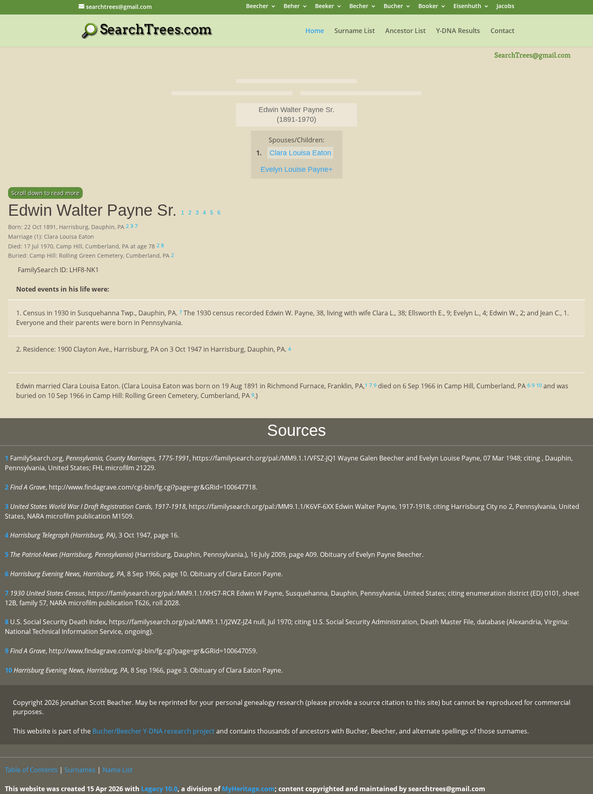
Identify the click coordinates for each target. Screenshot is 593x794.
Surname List (354, 31)
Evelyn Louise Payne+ (297, 169)
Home (314, 31)
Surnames (80, 769)
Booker (428, 7)
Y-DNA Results (458, 31)
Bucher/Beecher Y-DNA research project (153, 731)
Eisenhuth (467, 7)
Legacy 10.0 (159, 788)
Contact (502, 31)
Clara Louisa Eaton (300, 153)
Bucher (393, 7)
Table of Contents (31, 769)
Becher (358, 7)
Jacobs (505, 7)
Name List (117, 769)
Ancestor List (405, 31)
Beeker (324, 7)
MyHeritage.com (248, 788)
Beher (292, 7)
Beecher (257, 7)
